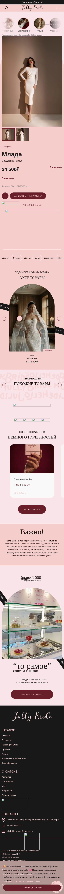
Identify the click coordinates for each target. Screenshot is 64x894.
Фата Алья (32, 358)
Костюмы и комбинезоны (14, 758)
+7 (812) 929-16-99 (31, 205)
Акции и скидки (9, 795)
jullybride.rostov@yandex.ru (20, 831)
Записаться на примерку (28, 196)
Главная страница (9, 35)
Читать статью (22, 484)
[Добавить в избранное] (19, 318)
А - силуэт (6, 740)
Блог (4, 786)
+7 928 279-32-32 (15, 825)
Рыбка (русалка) (10, 745)
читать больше (32, 509)
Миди (37, 258)
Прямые (6, 749)
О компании (8, 781)
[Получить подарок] (15, 804)
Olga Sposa (6, 147)
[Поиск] (6, 8)
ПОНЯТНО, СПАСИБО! (32, 887)
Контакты (6, 777)
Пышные (6, 735)
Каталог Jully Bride (27, 35)
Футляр (16, 258)
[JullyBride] (32, 8)
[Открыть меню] (59, 8)
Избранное (7, 790)
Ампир (5, 754)
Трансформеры (9, 763)
